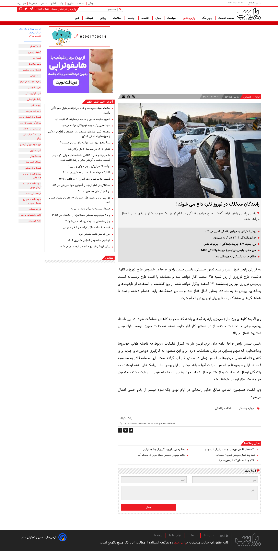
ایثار (62, 3)
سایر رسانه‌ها (251, 443)
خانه (257, 97)
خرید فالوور (35, 150)
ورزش (103, 18)
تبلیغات (193, 535)
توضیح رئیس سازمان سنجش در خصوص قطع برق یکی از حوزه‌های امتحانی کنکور (79, 134)
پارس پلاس (189, 18)
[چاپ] (128, 96)
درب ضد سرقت (33, 111)
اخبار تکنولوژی (34, 87)
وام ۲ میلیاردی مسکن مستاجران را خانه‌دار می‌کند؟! (81, 215)
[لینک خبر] (133, 96)
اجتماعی (247, 97)
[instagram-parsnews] (21, 9)
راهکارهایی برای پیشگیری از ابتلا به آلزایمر (164, 449)
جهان (158, 18)
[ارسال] (123, 96)
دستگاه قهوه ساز (33, 162)
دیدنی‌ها (33, 3)
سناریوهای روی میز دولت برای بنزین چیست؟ (85, 142)
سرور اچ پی (35, 76)
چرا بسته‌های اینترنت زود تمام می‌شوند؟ (87, 221)
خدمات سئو (35, 46)
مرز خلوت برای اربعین (30, 144)
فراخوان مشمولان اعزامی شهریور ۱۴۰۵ (89, 240)
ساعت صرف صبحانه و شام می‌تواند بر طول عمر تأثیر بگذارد (80, 110)
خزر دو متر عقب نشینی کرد (94, 234)
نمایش (109, 258)
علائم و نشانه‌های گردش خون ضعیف (236, 460)
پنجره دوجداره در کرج (30, 82)
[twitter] (125, 430)
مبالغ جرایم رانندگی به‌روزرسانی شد (235, 256)
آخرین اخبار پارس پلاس (99, 102)
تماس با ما (175, 535)
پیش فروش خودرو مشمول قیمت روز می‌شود (85, 246)
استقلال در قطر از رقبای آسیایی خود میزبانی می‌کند (81, 185)
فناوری (70, 3)
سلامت (81, 3)
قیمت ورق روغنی (33, 168)
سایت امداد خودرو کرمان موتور (32, 185)
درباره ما (209, 535)
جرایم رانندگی (246, 408)
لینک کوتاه (126, 418)
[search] (121, 9)
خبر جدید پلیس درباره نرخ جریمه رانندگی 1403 (228, 250)
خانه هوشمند (34, 221)
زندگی (90, 3)
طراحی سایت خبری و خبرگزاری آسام (39, 537)
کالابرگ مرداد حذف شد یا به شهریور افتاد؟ (86, 172)
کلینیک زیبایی (34, 52)
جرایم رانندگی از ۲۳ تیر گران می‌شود (234, 237)
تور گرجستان (35, 209)
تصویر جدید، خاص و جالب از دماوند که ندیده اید (82, 119)
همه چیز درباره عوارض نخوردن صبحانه (235, 455)
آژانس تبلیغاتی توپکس (30, 215)
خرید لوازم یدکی (33, 93)
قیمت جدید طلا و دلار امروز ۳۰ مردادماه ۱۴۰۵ (84, 179)
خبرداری (37, 58)
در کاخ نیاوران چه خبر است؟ (94, 191)
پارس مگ (207, 18)
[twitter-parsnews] (25, 9)
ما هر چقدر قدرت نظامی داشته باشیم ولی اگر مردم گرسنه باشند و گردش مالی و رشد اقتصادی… (81, 157)
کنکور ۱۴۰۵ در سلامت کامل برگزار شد (89, 149)
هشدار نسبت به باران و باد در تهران (90, 208)
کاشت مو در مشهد (32, 70)
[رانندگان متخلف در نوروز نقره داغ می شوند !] (131, 430)
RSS (223, 536)
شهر (77, 18)
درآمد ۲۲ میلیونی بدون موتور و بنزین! (89, 166)
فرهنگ (89, 18)
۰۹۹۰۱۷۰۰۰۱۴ (35, 36)
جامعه (131, 18)
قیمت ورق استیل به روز (30, 117)
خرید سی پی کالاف (32, 129)
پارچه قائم (36, 105)
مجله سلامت (34, 64)
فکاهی (44, 3)
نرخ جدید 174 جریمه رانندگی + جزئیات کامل (230, 244)
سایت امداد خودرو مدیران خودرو (32, 201)
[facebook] (120, 430)
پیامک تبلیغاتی (34, 99)
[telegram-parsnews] (31, 9)
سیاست (172, 18)
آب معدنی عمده (33, 193)
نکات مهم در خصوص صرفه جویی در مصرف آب (161, 455)
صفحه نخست (226, 18)
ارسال (148, 507)
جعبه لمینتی (35, 156)
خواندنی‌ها (21, 3)
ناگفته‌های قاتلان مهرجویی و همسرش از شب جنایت (229, 449)
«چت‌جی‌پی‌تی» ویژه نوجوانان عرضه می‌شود (85, 125)
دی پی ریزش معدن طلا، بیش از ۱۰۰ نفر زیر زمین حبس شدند (79, 200)
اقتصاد (145, 18)
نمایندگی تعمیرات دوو (30, 123)
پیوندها (158, 535)
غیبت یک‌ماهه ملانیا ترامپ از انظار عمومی (86, 227)
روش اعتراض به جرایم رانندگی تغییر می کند (230, 231)
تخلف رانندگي (223, 408)
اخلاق (53, 3)
